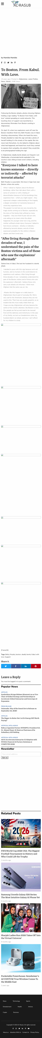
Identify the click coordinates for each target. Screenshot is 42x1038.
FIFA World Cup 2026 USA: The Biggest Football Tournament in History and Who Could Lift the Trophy (20, 854)
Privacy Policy (34, 1032)
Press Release (6, 706)
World (8, 81)
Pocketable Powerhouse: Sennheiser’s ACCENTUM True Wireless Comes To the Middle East (20, 979)
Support (8, 657)
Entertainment (7, 1007)
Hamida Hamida (10, 57)
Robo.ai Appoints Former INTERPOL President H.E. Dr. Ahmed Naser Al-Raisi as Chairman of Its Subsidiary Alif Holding (20, 730)
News (4, 1001)
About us (6, 1032)
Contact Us (25, 1032)
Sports (28, 1001)
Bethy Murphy (10, 654)
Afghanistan (23, 79)
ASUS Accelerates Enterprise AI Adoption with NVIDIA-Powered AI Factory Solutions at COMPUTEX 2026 (19, 742)
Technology (16, 1001)
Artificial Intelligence (9, 725)
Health (20, 1007)
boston (18, 654)
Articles (4, 692)
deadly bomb (26, 654)
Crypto (5, 1012)
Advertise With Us (15, 1032)
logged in (13, 681)
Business (16, 1012)
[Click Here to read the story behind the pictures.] (1, 646)
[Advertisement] (21, 34)
